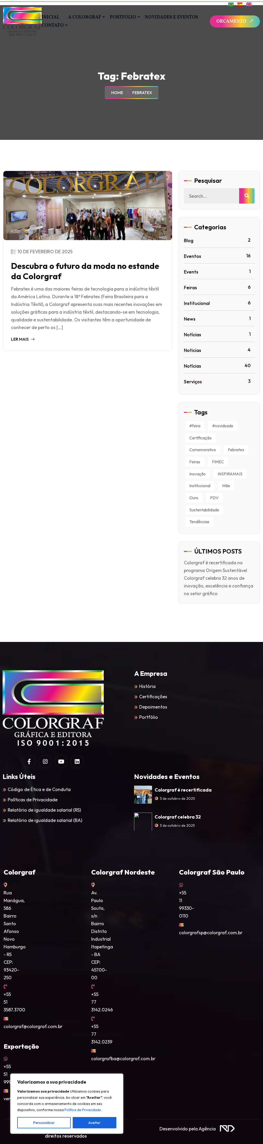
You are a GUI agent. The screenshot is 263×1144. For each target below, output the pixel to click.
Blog (217, 240)
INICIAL (50, 17)
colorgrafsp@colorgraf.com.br (210, 933)
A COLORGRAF (84, 17)
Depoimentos (153, 707)
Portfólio (148, 717)
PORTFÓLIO (123, 17)
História (147, 686)
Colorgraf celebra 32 (178, 817)
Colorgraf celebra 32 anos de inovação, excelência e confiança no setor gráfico (218, 585)
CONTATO (53, 25)
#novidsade (222, 425)
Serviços (217, 381)
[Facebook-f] (29, 761)
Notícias (217, 334)
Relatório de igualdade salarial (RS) (44, 810)
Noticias (217, 350)
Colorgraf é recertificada (183, 790)
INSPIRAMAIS (230, 473)
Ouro (193, 497)
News (217, 318)
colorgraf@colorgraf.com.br (33, 1026)
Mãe (226, 485)
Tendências (199, 521)
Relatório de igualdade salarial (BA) (45, 820)
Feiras (217, 287)
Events (217, 271)
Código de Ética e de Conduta (39, 789)
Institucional (217, 303)
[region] (66, 1104)
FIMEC (218, 461)
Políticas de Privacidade (33, 800)
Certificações (153, 697)
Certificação (200, 437)
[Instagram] (45, 761)
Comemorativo (202, 449)
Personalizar (44, 1122)
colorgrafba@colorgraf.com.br (123, 1058)
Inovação (197, 473)
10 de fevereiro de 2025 (44, 252)
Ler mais (20, 339)
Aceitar (94, 1122)
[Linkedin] (77, 761)
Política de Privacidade (82, 1109)
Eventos (217, 256)
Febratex (142, 92)
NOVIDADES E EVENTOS (171, 17)
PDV (214, 497)
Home (118, 92)
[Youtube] (61, 761)
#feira (194, 425)
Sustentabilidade (204, 509)
